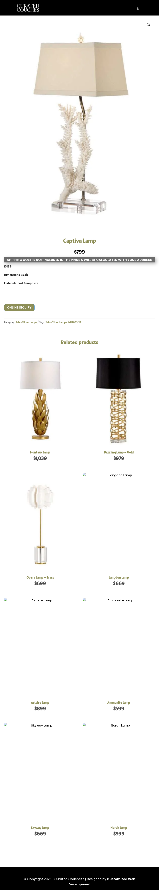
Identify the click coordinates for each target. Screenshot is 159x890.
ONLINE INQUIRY (19, 307)
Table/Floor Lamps (26, 322)
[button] (148, 24)
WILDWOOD (74, 322)
